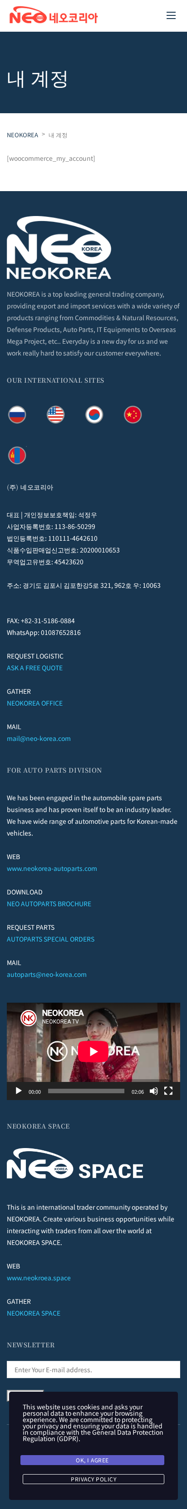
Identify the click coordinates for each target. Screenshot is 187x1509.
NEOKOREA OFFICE (35, 702)
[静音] (153, 1091)
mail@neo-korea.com (39, 738)
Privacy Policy (93, 1479)
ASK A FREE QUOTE (35, 667)
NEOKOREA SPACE (33, 1312)
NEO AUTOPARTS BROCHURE (49, 903)
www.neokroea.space (39, 1277)
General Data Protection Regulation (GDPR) (93, 1435)
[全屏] (168, 1091)
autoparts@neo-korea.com (47, 974)
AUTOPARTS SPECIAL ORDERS (50, 938)
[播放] (18, 1091)
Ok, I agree (92, 1460)
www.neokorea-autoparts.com (52, 868)
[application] (93, 1051)
